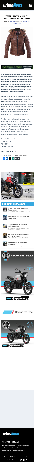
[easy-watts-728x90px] (17, 69)
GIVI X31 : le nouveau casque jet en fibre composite (18, 209)
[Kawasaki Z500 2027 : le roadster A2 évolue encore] (5, 244)
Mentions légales (11, 460)
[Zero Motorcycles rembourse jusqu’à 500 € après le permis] (5, 235)
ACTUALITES (25, 21)
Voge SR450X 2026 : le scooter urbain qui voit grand (19, 217)
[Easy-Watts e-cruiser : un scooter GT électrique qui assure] (5, 226)
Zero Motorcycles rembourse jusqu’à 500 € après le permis (18, 235)
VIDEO (18, 229)
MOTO (23, 246)
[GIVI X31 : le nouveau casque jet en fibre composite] (5, 209)
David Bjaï (12, 21)
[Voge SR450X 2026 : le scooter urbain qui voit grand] (5, 217)
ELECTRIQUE (25, 228)
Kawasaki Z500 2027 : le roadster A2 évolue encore (18, 243)
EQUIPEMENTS (17, 23)
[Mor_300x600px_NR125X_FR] (17, 284)
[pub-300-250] (17, 186)
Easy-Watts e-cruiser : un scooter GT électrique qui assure (18, 225)
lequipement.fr (11, 151)
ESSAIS (10, 229)
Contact (28, 457)
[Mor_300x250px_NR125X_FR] (17, 334)
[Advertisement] (17, 367)
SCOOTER (24, 220)
